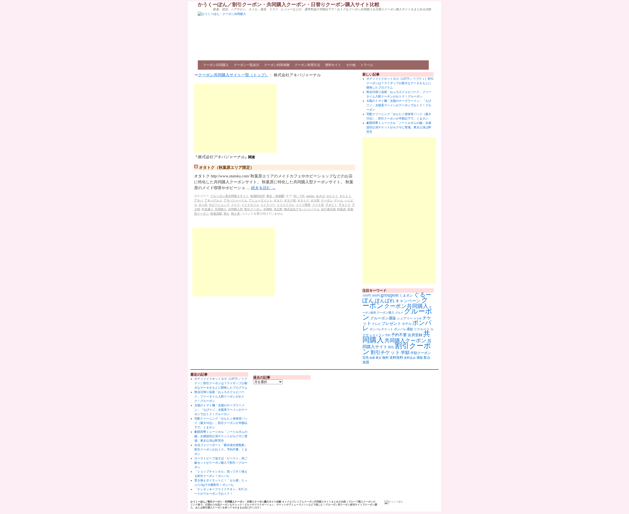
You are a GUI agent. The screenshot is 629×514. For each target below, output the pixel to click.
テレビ (376, 323)
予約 (387, 335)
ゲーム (338, 200)
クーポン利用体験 (277, 65)
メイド (235, 205)
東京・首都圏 (275, 196)
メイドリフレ (285, 205)
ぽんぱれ (385, 300)
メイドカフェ (250, 205)
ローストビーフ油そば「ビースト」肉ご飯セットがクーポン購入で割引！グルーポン (220, 463)
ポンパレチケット (381, 329)
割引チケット (385, 352)
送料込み (410, 357)
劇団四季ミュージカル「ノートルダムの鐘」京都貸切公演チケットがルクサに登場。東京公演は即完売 (398, 127)
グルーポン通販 (383, 318)
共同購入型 (235, 209)
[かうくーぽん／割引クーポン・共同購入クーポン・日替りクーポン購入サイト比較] (394, 502)
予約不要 (399, 335)
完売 (365, 357)
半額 (405, 352)
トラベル (366, 65)
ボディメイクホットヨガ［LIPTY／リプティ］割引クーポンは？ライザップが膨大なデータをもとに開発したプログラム (400, 83)
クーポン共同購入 (216, 65)
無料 (385, 357)
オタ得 (315, 200)
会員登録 (415, 335)
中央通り (207, 209)
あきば (320, 196)
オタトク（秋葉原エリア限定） (226, 167)
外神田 (267, 209)
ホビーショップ (219, 205)
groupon (390, 295)
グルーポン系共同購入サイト (229, 196)
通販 (419, 357)
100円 (366, 295)
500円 (376, 295)
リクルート (422, 329)
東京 (379, 357)
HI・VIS (298, 196)
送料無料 (396, 357)
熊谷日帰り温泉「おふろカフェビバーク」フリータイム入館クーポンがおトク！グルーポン (219, 396)
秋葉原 (341, 209)
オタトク (303, 200)
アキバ (198, 200)
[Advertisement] (235, 118)
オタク (278, 200)
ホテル (407, 324)
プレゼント (391, 323)
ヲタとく (331, 205)
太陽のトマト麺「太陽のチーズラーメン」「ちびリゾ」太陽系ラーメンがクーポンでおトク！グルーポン (398, 105)
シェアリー (405, 318)
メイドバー (267, 205)
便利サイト (333, 65)
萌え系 (235, 213)
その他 (351, 65)
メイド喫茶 (303, 205)
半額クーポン (420, 353)
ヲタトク (344, 205)
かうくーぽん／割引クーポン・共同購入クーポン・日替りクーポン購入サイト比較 (289, 4)
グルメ (399, 312)
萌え (226, 213)
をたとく (345, 196)
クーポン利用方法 (307, 65)
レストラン (377, 335)
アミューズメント (260, 200)
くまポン (406, 295)
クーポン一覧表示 (246, 65)
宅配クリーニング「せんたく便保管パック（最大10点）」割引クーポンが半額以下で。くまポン (220, 423)
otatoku (310, 196)
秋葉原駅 (216, 213)
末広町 (278, 209)
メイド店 (318, 205)
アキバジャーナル (235, 200)
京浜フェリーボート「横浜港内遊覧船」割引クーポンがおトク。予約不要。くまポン (220, 449)
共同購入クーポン (406, 340)
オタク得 (290, 200)
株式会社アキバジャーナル (301, 209)
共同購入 (221, 209)
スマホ (418, 318)
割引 (391, 347)
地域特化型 (257, 196)
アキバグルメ (213, 200)
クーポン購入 (385, 312)
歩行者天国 (328, 209)
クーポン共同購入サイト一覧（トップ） (233, 75)
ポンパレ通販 (403, 329)
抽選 (372, 357)
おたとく (332, 196)
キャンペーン (407, 301)
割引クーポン (253, 209)
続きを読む (263, 188)
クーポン (327, 200)
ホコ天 (203, 205)
